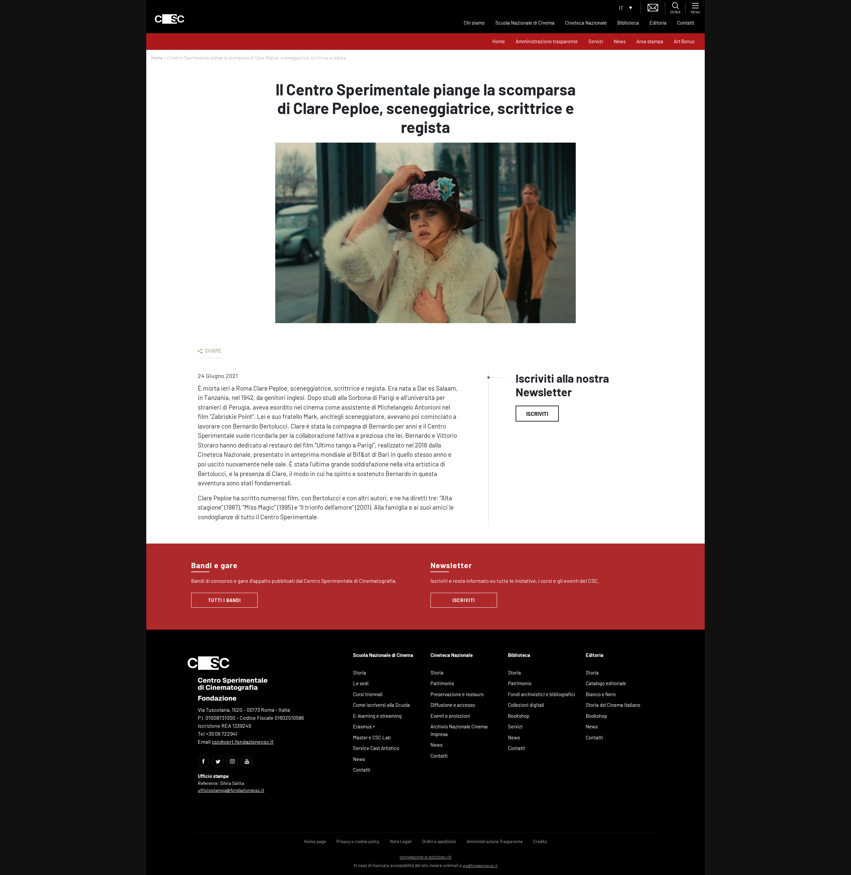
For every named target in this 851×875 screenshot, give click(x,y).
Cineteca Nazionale (586, 23)
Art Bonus (684, 41)
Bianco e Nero (601, 694)
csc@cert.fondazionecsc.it (243, 741)
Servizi (595, 41)
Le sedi (361, 683)
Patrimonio (442, 683)
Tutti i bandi (224, 600)
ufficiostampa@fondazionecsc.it (231, 790)
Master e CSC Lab (372, 737)
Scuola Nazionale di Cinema (524, 23)
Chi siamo (474, 23)
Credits (540, 841)
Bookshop (518, 716)
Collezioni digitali (526, 705)
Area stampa (649, 41)
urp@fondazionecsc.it (480, 865)
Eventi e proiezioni (450, 716)
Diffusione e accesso (452, 705)
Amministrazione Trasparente (495, 841)
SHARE (213, 350)
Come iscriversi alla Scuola (381, 705)
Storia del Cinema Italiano (613, 705)
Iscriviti (537, 413)
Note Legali (401, 841)
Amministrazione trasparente (547, 41)
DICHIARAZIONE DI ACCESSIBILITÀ (425, 857)
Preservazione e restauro (457, 694)
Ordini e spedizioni (439, 841)
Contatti (685, 23)
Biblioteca (628, 23)
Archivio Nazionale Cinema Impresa (459, 730)
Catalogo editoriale (606, 683)
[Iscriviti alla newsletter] (653, 7)
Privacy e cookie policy (357, 841)
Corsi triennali (368, 694)
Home (498, 41)
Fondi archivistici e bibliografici (541, 694)
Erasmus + (364, 726)
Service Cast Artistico (376, 748)
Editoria (658, 23)
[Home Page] (169, 19)
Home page (315, 841)
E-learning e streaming (377, 716)
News (620, 41)
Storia (359, 673)
